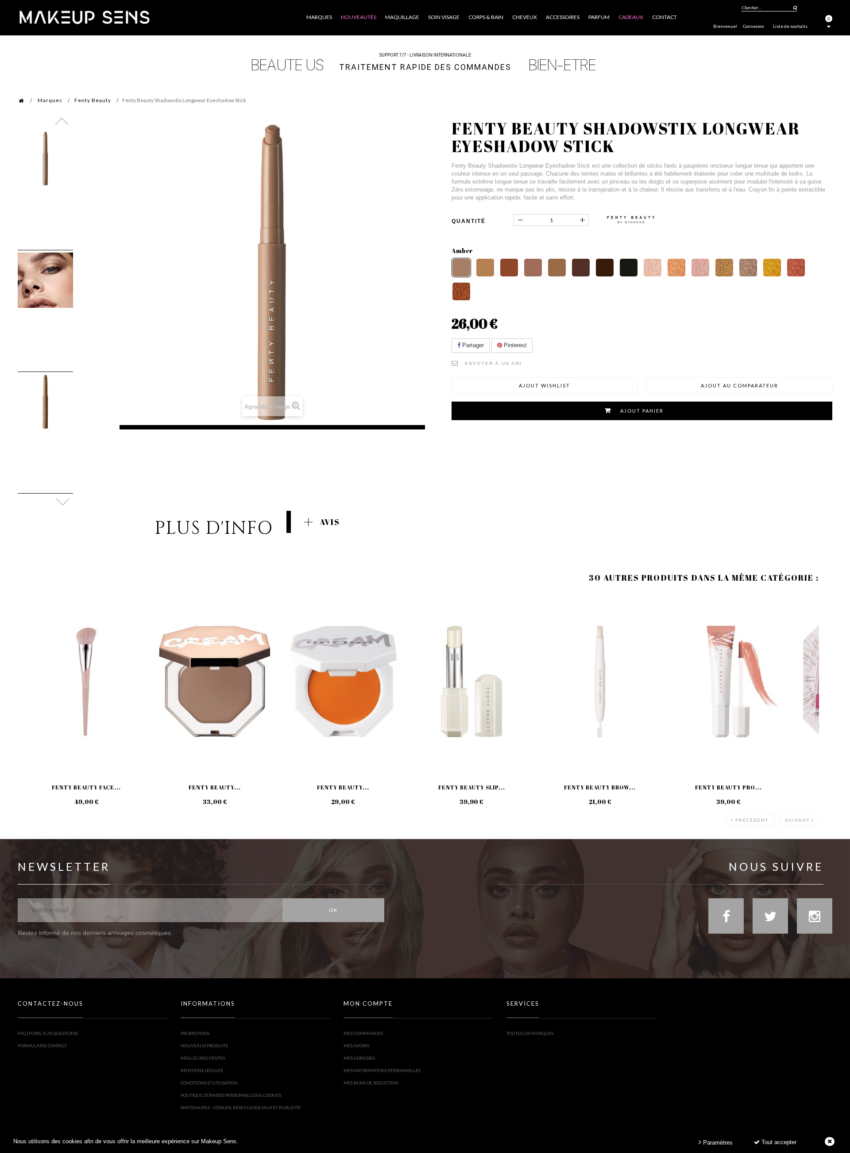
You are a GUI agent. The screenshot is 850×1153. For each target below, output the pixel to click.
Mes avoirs (356, 1045)
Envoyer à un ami (493, 363)
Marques (50, 100)
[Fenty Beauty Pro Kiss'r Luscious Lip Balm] (728, 681)
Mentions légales (202, 1070)
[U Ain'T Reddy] (461, 291)
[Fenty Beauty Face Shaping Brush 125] (86, 681)
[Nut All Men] (557, 267)
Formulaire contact (42, 1045)
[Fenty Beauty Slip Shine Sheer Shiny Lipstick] (471, 681)
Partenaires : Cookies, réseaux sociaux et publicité (241, 1107)
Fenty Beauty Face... (86, 787)
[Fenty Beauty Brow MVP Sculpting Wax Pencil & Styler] (600, 681)
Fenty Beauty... (215, 787)
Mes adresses (359, 1058)
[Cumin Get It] (509, 267)
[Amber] (461, 267)
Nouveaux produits (204, 1045)
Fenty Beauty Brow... (600, 787)
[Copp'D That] (796, 267)
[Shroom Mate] (533, 267)
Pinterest (514, 345)
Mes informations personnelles (382, 1070)
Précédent (752, 820)
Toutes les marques (529, 1033)
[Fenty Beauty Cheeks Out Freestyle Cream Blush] (343, 681)
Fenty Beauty (92, 100)
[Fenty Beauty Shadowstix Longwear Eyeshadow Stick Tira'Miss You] (45, 401)
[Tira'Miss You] (485, 267)
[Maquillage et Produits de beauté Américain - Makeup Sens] (84, 16)
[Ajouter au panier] (35, 630)
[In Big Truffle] (581, 267)
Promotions (195, 1033)
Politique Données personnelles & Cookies (231, 1095)
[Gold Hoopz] (772, 267)
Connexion (753, 26)
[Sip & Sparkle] (652, 267)
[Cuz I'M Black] (629, 267)
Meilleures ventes (203, 1058)
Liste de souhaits (790, 26)
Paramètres (717, 1142)
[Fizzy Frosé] (700, 267)
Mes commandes (363, 1033)
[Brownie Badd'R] (605, 267)
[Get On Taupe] (748, 267)
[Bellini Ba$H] (676, 267)
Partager (472, 345)
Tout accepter (778, 1142)
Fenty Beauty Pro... (728, 787)
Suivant (797, 820)
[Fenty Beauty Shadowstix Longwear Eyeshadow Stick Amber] (45, 158)
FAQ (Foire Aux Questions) (48, 1033)
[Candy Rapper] (724, 267)
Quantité (469, 221)
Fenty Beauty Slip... (471, 787)
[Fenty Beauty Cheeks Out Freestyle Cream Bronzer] (214, 681)
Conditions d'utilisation (209, 1082)
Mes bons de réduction (371, 1082)
